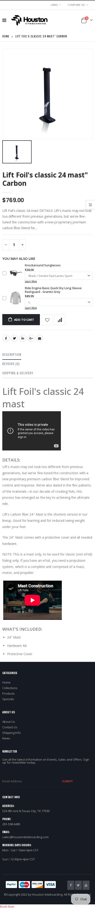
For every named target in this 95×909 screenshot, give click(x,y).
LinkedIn (23, 338)
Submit (67, 781)
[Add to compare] (59, 319)
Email (39, 338)
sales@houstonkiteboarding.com (25, 837)
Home (5, 36)
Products (8, 693)
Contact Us (9, 727)
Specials (8, 699)
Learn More (31, 281)
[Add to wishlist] (47, 319)
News (6, 738)
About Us (8, 722)
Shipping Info (11, 733)
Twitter (14, 338)
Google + (31, 338)
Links (54, 4)
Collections (10, 688)
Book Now (7, 906)
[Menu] (4, 20)
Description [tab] (11, 354)
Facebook (6, 338)
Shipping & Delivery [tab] (17, 372)
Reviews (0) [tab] (11, 363)
